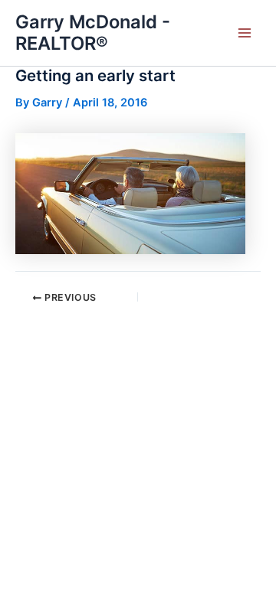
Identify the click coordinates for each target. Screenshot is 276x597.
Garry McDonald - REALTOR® (92, 32)
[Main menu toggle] (244, 33)
